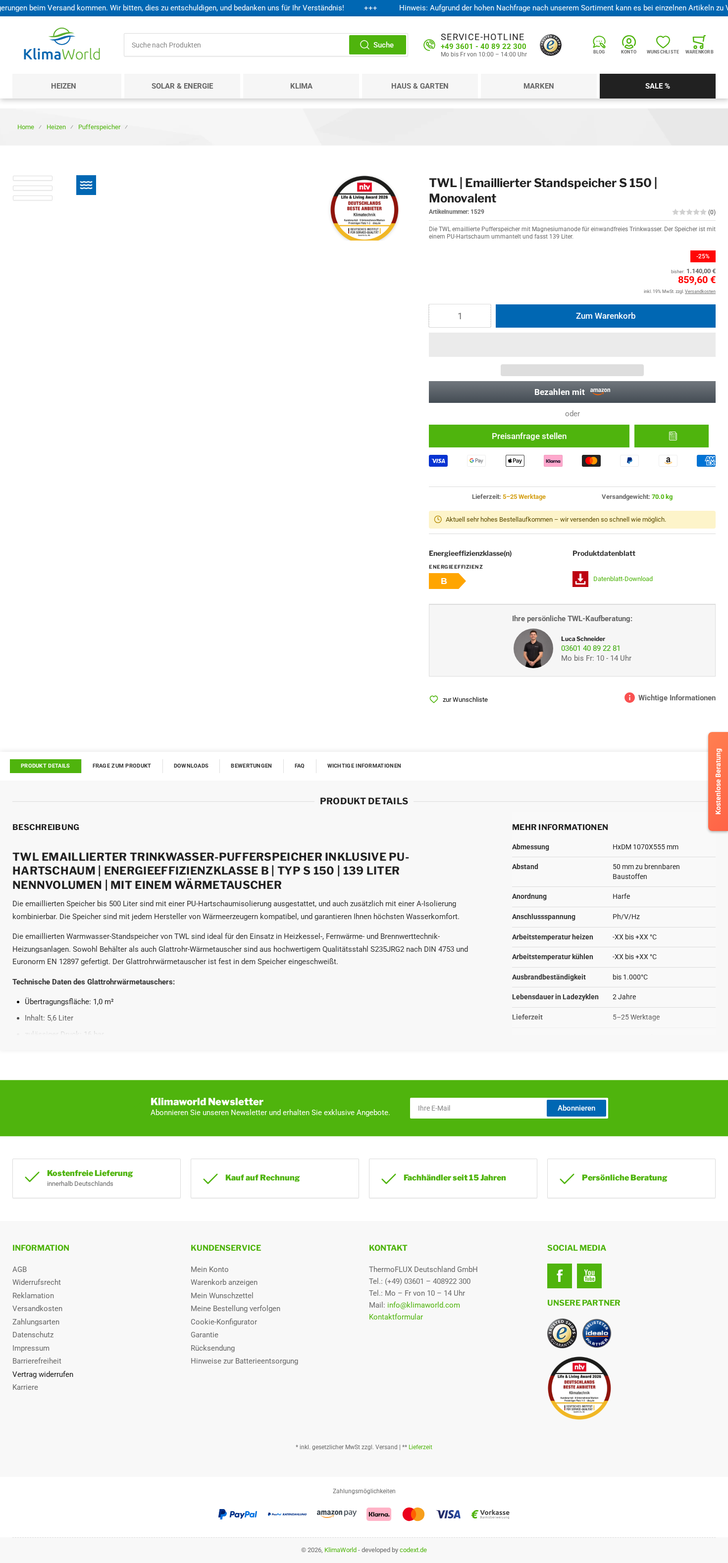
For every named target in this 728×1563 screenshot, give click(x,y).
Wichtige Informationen (364, 766)
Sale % (657, 86)
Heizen (63, 86)
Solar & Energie (182, 86)
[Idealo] (597, 1333)
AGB (19, 1269)
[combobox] (266, 44)
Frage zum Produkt (122, 766)
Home (25, 127)
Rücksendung (213, 1348)
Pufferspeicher (99, 127)
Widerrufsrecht (36, 1282)
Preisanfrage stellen (529, 436)
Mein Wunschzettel (222, 1295)
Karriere (25, 1387)
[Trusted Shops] (551, 45)
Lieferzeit (420, 1447)
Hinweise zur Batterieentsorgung (244, 1361)
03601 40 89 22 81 (591, 648)
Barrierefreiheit (36, 1361)
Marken (538, 86)
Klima (301, 86)
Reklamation (33, 1295)
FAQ (300, 766)
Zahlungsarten (35, 1322)
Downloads (191, 766)
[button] (572, 345)
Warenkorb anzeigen (224, 1282)
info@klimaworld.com (423, 1305)
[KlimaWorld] (631, 1384)
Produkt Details (45, 766)
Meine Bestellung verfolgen (235, 1308)
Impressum (31, 1348)
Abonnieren (576, 1108)
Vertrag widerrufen (42, 1374)
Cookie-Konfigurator (224, 1322)
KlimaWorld (340, 1550)
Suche (383, 45)
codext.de (413, 1550)
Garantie (204, 1334)
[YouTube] (589, 1276)
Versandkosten (37, 1308)
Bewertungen (251, 766)
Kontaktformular (396, 1317)
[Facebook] (559, 1276)
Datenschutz (32, 1334)
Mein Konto (210, 1269)
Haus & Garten (420, 86)
